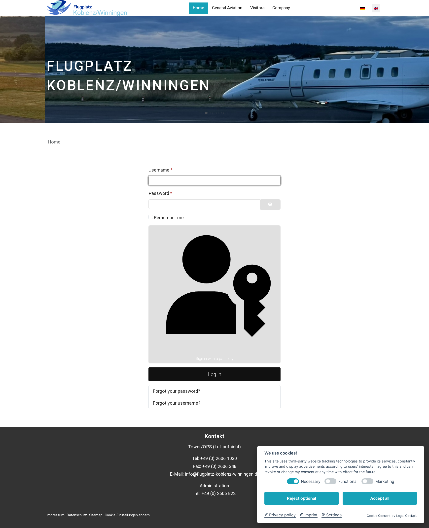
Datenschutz (77, 515)
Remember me (169, 217)
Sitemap (96, 515)
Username (160, 170)
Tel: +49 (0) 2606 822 (214, 493)
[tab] (201, 113)
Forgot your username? (176, 403)
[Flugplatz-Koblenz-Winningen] (87, 8)
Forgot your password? (176, 391)
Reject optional (301, 497)
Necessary (311, 481)
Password (160, 193)
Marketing (384, 481)
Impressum (56, 515)
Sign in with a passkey (215, 358)
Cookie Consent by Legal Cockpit (392, 515)
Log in (214, 374)
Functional (348, 481)
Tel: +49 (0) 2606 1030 (214, 458)
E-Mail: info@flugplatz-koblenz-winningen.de (214, 474)
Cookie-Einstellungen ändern (127, 515)
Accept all (379, 497)
